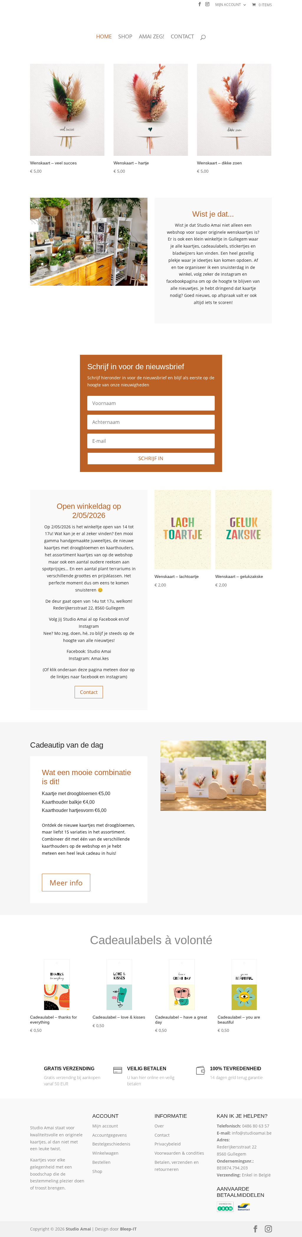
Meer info (66, 882)
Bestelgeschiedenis (111, 1144)
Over (159, 1126)
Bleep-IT (128, 1229)
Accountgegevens (109, 1135)
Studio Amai (78, 1229)
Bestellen (101, 1162)
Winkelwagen (105, 1153)
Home (104, 37)
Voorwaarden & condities (179, 1153)
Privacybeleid (168, 1144)
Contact (182, 37)
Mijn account (228, 5)
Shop (125, 37)
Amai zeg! (151, 37)
